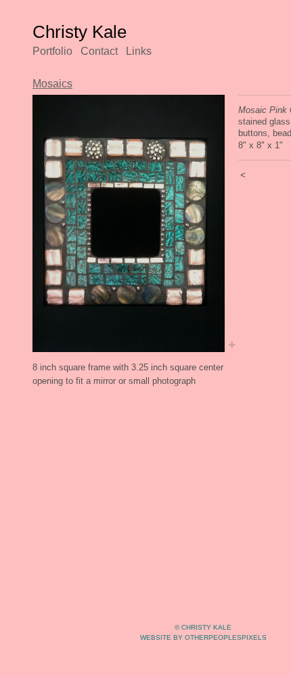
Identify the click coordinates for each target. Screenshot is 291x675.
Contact (99, 51)
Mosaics (52, 83)
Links (139, 51)
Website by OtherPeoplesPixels (203, 637)
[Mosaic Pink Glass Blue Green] (128, 223)
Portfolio (52, 51)
